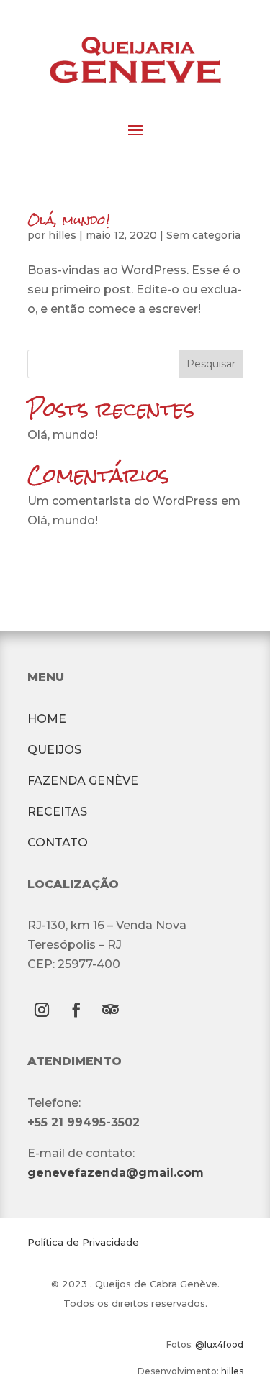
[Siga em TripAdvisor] (110, 1009)
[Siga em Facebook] (76, 1009)
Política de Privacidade (83, 1242)
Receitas (57, 811)
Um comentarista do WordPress (122, 501)
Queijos (54, 750)
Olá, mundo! (68, 219)
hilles (62, 235)
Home (46, 719)
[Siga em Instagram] (41, 1009)
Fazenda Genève (82, 780)
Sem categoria (203, 235)
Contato (57, 842)
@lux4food (219, 1344)
